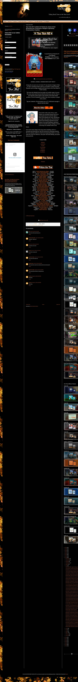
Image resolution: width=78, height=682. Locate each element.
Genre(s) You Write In (8, 56)
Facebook (43, 144)
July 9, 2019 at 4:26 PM (39, 237)
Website (43, 142)
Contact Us (30, 21)
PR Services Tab (73, 56)
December (67, 558)
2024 (66, 550)
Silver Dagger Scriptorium (43, 203)
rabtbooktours (16, 170)
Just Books (43, 174)
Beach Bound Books (42, 188)
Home (5, 21)
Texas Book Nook (43, 199)
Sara (29, 231)
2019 (66, 557)
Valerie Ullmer (42, 177)
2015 (66, 641)
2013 (66, 644)
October (67, 561)
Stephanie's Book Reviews (43, 195)
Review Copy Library (23, 21)
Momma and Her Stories (43, 204)
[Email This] (39, 223)
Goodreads (42, 147)
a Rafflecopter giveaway (30, 215)
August (67, 564)
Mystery (36, 225)
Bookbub (42, 152)
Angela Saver (31, 263)
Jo (29, 244)
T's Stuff (43, 200)
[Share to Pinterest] (44, 223)
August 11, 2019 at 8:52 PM (36, 276)
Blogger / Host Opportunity (16, 69)
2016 (66, 640)
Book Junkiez (42, 176)
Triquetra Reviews (42, 184)
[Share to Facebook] (42, 223)
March (67, 632)
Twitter (42, 145)
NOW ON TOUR (40, 225)
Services (15, 21)
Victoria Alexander (32, 237)
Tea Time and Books (42, 198)
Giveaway (33, 225)
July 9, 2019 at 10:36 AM (35, 231)
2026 (66, 547)
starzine (30, 276)
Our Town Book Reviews (43, 186)
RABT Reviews (43, 209)
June (67, 628)
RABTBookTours (9, 170)
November (67, 560)
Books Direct (43, 194)
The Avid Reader (43, 196)
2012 (66, 645)
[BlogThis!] (40, 223)
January (67, 635)
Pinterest (43, 148)
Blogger (66, 674)
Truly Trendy (43, 208)
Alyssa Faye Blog (43, 202)
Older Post (58, 304)
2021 (66, 554)
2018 (66, 637)
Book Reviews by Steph (42, 171)
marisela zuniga (31, 269)
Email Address (7, 45)
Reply (30, 234)
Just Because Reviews (43, 181)
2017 (66, 638)
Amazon (43, 161)
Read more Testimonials (13, 140)
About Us (10, 21)
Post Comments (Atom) (34, 306)
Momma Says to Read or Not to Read (43, 205)
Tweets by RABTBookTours (9, 174)
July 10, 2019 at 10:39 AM (36, 250)
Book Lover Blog (42, 185)
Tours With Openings (38, 21)
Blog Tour (30, 225)
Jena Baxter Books (43, 193)
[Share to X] (41, 223)
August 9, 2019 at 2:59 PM (39, 269)
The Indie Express (43, 207)
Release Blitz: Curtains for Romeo (71, 609)
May (66, 629)
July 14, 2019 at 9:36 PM (38, 263)
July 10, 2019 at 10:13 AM (34, 244)
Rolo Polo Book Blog (42, 179)
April (67, 631)
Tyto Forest (43, 182)
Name (6, 40)
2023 (66, 551)
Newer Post (28, 304)
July (66, 565)
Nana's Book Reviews (42, 175)
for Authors (9, 30)
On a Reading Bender (43, 189)
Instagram (42, 150)
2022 (66, 553)
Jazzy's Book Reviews (42, 172)
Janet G (30, 250)
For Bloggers (46, 21)
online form (10, 26)
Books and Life (43, 180)
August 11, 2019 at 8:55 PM (36, 282)
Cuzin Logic (43, 191)
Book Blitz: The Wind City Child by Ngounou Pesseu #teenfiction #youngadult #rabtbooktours (12, 180)
